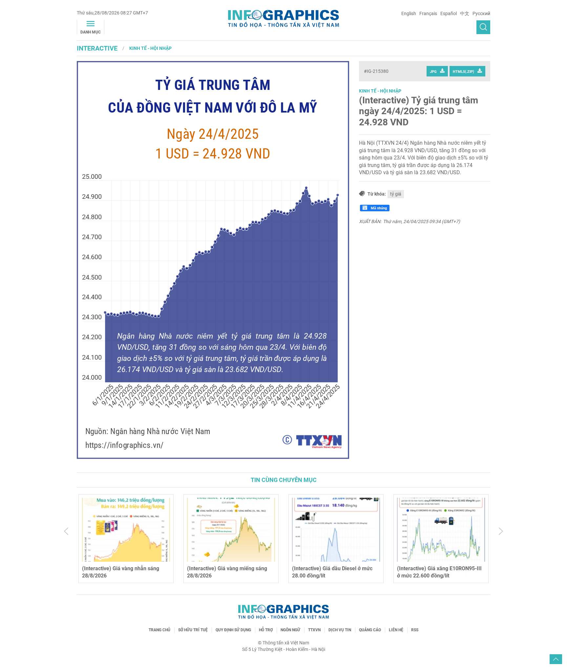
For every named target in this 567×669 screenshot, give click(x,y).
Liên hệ (396, 630)
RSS (414, 630)
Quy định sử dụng (233, 630)
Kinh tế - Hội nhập (150, 48)
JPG (433, 72)
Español (448, 13)
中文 (464, 13)
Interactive (97, 48)
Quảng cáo (370, 630)
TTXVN (314, 630)
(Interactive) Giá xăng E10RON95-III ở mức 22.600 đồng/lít (439, 572)
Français (428, 13)
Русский (481, 13)
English (408, 13)
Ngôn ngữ (290, 630)
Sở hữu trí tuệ (193, 630)
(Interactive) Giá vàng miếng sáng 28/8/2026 (227, 572)
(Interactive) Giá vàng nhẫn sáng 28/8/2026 (120, 572)
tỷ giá (395, 194)
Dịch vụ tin (339, 630)
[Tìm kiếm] (483, 27)
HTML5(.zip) (463, 72)
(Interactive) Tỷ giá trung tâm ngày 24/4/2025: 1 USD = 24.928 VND (418, 111)
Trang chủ (159, 630)
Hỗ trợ (266, 630)
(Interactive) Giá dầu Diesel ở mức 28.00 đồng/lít (332, 572)
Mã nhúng (378, 208)
